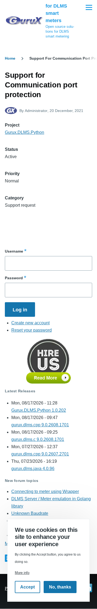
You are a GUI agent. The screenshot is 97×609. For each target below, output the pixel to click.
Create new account (30, 323)
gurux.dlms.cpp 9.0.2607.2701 (40, 454)
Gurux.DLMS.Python (24, 132)
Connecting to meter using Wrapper (45, 491)
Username (14, 251)
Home (10, 58)
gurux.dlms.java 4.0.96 (32, 468)
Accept (27, 587)
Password (14, 278)
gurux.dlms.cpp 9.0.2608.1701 (40, 425)
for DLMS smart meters (56, 13)
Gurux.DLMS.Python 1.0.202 (38, 410)
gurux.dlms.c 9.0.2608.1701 (37, 439)
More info (22, 573)
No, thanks (60, 587)
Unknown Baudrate (29, 513)
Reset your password (31, 330)
